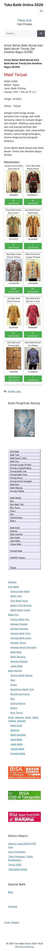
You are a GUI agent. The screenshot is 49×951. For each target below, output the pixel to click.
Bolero (13, 521)
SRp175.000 (14, 246)
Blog (10, 892)
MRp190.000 (33, 201)
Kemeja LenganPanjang (20, 468)
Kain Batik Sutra (19, 600)
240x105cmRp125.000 (13, 378)
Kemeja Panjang (19, 628)
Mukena (13, 531)
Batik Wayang (16, 488)
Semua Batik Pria (19, 619)
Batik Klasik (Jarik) (18, 458)
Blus (12, 501)
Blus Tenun (15, 508)
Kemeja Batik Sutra (18, 474)
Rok (12, 514)
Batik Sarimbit (16, 534)
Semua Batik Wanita (21, 675)
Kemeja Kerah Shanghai (21, 481)
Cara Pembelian (17, 852)
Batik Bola (14, 484)
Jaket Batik (15, 541)
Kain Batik (14, 451)
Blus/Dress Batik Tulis (22, 689)
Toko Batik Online (17, 869)
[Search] (41, 33)
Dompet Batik (16, 551)
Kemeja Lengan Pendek (20, 465)
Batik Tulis (14, 455)
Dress (13, 511)
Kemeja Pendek (18, 624)
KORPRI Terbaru (17, 558)
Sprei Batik (15, 537)
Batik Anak (15, 528)
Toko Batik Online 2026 (23, 5)
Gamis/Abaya (16, 517)
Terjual (13, 567)
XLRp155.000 (33, 334)
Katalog (12, 582)
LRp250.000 (33, 378)
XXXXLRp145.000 (14, 290)
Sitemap (12, 906)
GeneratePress (27, 946)
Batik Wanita (15, 498)
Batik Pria (14, 461)
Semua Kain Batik (20, 591)
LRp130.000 (33, 246)
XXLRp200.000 (33, 290)
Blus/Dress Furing (20, 694)
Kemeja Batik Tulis (18, 471)
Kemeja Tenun (16, 478)
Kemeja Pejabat (17, 491)
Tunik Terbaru (11, 922)
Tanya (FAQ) (15, 864)
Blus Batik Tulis (17, 504)
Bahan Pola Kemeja (21, 605)
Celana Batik (15, 544)
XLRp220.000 (14, 201)
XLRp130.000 (14, 334)
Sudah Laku (14, 391)
